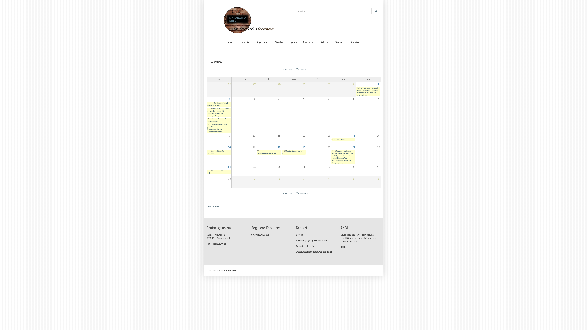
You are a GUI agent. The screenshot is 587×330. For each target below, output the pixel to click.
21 (353, 147)
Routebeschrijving (216, 243)
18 (279, 147)
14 (353, 135)
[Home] (248, 19)
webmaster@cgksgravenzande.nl (314, 251)
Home (230, 42)
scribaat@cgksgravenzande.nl (312, 240)
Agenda (293, 42)
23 (229, 167)
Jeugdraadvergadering (266, 153)
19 (304, 147)
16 (229, 147)
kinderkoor (340, 140)
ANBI (344, 247)
